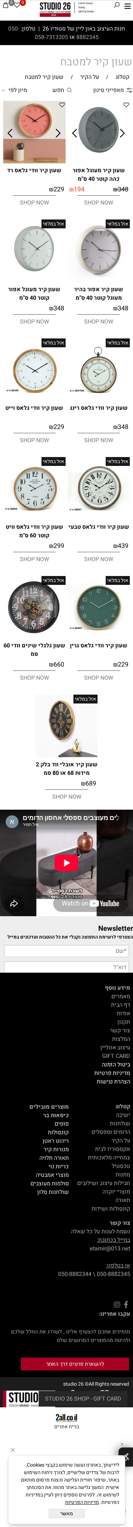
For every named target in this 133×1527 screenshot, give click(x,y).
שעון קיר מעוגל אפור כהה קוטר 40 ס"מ (99, 174)
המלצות (121, 1039)
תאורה (122, 1200)
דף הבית (120, 1005)
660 (59, 664)
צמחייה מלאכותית (109, 1157)
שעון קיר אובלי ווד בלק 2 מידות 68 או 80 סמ (67, 768)
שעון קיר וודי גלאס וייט (34, 408)
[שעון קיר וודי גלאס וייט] (34, 399)
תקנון (123, 1022)
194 (79, 189)
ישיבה (123, 1115)
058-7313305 (52, 37)
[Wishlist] (17, 6)
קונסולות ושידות (111, 1209)
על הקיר (120, 1140)
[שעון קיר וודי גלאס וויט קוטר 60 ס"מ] (34, 517)
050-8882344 (75, 1274)
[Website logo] (67, 9)
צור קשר (120, 1030)
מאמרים (120, 996)
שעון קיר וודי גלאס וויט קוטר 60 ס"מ (34, 531)
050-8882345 (113, 1274)
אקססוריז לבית (112, 1149)
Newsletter (115, 928)
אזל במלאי (117, 224)
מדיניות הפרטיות (82, 1502)
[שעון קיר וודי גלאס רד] (34, 161)
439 (123, 546)
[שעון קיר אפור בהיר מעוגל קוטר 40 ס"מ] (99, 280)
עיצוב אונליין (115, 1047)
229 (59, 189)
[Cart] (5, 6)
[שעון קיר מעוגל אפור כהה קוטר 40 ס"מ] (99, 161)
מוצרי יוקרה (116, 1192)
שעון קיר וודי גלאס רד (34, 170)
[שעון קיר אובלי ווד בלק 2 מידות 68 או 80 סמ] (66, 755)
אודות (123, 1013)
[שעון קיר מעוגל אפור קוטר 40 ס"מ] (34, 280)
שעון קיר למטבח (96, 62)
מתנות (123, 1174)
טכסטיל (121, 1166)
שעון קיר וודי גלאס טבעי (98, 527)
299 (59, 546)
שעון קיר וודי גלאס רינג (99, 408)
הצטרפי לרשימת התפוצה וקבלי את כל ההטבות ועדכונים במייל (70, 937)
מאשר (66, 1513)
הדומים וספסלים (111, 1132)
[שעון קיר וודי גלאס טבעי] (99, 517)
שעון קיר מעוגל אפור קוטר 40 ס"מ (34, 293)
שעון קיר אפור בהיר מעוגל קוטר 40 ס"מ (98, 293)
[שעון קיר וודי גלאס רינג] (99, 399)
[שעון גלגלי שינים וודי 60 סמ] (34, 638)
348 (123, 189)
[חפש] (116, 6)
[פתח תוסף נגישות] (125, 1457)
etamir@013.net (110, 1248)
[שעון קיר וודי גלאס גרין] (99, 636)
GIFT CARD (116, 1056)
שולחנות (120, 1123)
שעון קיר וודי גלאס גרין (98, 645)
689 (90, 783)
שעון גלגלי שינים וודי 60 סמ (34, 649)
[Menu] (127, 6)
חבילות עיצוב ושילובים (103, 1183)
